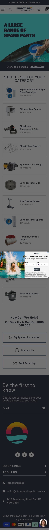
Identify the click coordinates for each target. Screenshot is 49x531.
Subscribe (36, 269)
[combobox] (38, 264)
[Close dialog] (47, 252)
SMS (38, 262)
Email (26, 262)
